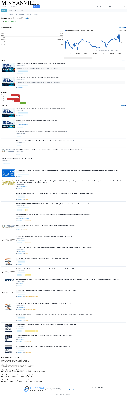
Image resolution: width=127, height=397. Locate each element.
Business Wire (20, 176)
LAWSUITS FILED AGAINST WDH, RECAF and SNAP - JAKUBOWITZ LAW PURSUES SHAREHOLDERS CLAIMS (46, 324)
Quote (27, 25)
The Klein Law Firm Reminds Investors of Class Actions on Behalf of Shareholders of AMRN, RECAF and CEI (46, 290)
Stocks (10, 10)
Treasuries (35, 14)
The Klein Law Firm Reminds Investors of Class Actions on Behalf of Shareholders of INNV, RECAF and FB (45, 236)
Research (95, 25)
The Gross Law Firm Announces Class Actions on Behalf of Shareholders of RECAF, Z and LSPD (42, 258)
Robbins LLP (20, 283)
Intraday (65, 57)
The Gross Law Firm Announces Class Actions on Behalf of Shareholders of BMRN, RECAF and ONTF (44, 303)
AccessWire (19, 199)
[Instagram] (101, 389)
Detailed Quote (122, 27)
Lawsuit (27, 199)
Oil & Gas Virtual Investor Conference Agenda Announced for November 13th (37, 77)
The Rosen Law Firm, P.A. (22, 186)
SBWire (19, 154)
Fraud (27, 220)
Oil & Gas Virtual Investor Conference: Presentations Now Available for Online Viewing (40, 63)
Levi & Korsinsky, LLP (22, 251)
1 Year (83, 57)
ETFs (16, 10)
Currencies (21, 14)
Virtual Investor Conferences (23, 85)
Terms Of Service (72, 389)
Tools (22, 10)
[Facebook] (95, 389)
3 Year (87, 57)
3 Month (79, 57)
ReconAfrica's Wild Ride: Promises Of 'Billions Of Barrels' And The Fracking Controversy (41, 131)
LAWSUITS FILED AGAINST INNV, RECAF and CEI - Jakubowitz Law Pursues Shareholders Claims (43, 346)
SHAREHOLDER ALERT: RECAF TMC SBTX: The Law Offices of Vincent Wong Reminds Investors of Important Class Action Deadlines (53, 214)
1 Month (74, 57)
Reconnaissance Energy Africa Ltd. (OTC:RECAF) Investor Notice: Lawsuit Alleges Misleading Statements (46, 225)
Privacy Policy (64, 389)
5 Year (91, 57)
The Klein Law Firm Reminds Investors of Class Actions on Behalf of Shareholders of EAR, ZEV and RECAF (45, 268)
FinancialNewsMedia (6, 163)
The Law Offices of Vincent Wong (24, 207)
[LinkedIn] (98, 389)
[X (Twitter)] (92, 389)
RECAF (25, 18)
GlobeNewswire (20, 73)
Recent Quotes (100, 6)
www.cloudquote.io (68, 386)
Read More (123, 105)
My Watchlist (111, 6)
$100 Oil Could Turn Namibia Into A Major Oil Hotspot (17, 158)
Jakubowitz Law (21, 328)
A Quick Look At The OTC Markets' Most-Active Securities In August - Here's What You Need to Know (45, 140)
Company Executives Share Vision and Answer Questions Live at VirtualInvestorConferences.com (38, 68)
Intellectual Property (32, 296)
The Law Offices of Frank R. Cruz (24, 174)
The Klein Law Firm (21, 240)
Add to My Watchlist (25, 22)
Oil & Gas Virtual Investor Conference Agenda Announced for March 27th (36, 120)
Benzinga (19, 136)
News (16, 14)
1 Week (70, 57)
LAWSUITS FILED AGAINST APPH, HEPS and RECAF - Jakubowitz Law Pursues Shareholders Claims (44, 335)
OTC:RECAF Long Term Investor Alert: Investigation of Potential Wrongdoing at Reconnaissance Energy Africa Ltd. (49, 149)
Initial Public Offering (29, 309)
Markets (4, 10)
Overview (11, 14)
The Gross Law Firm (22, 307)
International (28, 14)
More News (123, 60)
